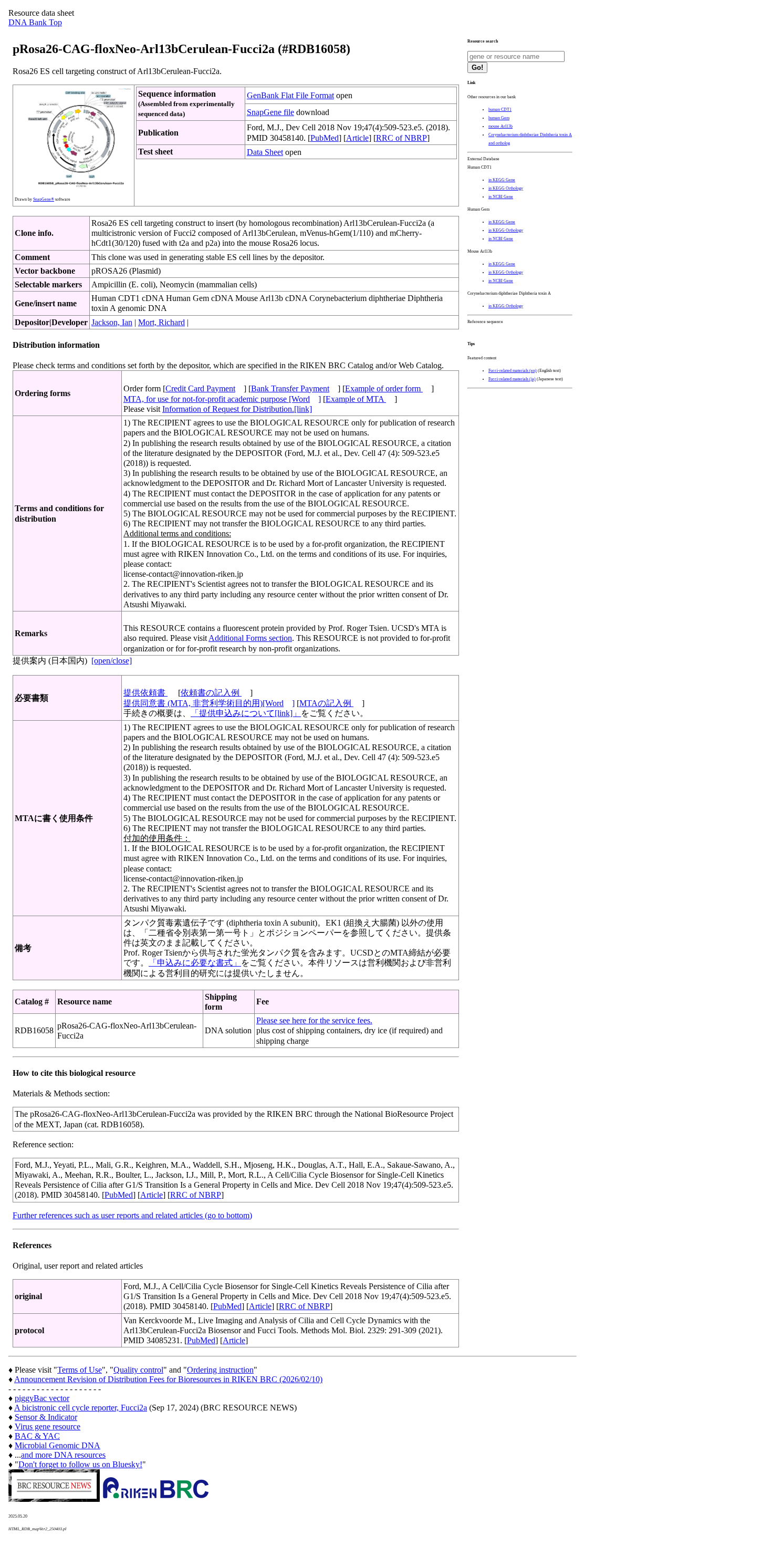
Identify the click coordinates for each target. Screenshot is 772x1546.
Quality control (138, 1369)
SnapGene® (43, 199)
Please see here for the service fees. (314, 1020)
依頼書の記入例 (211, 692)
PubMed (324, 137)
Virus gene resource (47, 1426)
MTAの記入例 (326, 703)
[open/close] (111, 660)
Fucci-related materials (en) (512, 370)
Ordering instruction (220, 1369)
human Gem (498, 118)
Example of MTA (356, 399)
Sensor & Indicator (46, 1417)
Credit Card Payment (200, 388)
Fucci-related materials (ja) (512, 379)
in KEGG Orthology (505, 188)
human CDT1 (500, 109)
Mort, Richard (161, 322)
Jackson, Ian (111, 322)
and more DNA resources (63, 1454)
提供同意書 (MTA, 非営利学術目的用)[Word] (209, 703)
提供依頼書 (145, 692)
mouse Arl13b (500, 126)
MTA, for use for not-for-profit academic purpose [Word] (222, 399)
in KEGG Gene (501, 180)
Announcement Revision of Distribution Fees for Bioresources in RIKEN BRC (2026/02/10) (168, 1379)
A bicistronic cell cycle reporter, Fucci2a (80, 1407)
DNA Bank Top (35, 22)
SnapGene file (270, 112)
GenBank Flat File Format (290, 95)
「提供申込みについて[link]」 (246, 713)
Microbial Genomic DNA (57, 1445)
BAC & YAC (37, 1435)
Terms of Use (79, 1369)
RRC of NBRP (401, 137)
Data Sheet (265, 152)
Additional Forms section (250, 638)
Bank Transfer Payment (290, 388)
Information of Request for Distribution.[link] (237, 408)
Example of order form (384, 388)
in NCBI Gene (500, 196)
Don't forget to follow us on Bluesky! (80, 1464)
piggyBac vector (42, 1398)
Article (357, 137)
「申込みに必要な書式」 (195, 962)
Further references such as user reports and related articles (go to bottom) (132, 1215)
